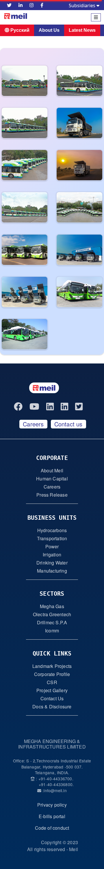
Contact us (68, 424)
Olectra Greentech (52, 614)
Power (52, 546)
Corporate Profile (52, 674)
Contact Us (52, 698)
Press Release (52, 494)
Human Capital (52, 478)
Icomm (52, 630)
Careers (33, 424)
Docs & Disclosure (51, 706)
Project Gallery (52, 690)
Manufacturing (52, 570)
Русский (19, 30)
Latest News (82, 30)
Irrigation (52, 554)
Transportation (52, 538)
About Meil (52, 470)
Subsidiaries (82, 5)
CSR (52, 682)
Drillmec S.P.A (52, 622)
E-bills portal (52, 816)
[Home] (36, 17)
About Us (49, 30)
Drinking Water (52, 562)
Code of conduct (52, 828)
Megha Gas (52, 606)
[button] (24, 82)
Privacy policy (52, 804)
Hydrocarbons (52, 530)
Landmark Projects (52, 666)
